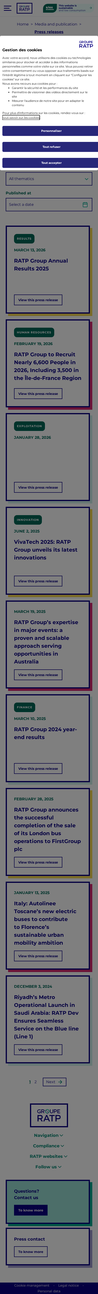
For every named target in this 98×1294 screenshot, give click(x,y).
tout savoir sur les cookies (21, 117)
